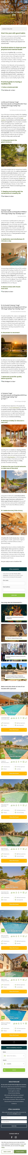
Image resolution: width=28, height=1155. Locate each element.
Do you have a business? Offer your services (14, 1099)
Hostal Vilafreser (13, 843)
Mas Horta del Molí (14, 756)
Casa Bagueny (12, 713)
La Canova (10, 800)
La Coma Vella (12, 1018)
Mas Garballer (12, 887)
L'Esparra (23, 263)
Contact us (14, 1103)
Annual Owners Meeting (14, 1093)
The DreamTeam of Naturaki (14, 1089)
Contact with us (14, 1133)
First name (5, 580)
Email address (6, 586)
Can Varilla (11, 974)
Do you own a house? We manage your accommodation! (14, 1084)
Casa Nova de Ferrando (16, 931)
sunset (21, 178)
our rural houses (14, 407)
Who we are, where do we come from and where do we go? (14, 1086)
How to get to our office (14, 1091)
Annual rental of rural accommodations (14, 1101)
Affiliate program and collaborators (14, 1097)
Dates (4, 1052)
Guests (4, 1060)
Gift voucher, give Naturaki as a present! (14, 1095)
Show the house (14, 730)
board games (11, 457)
